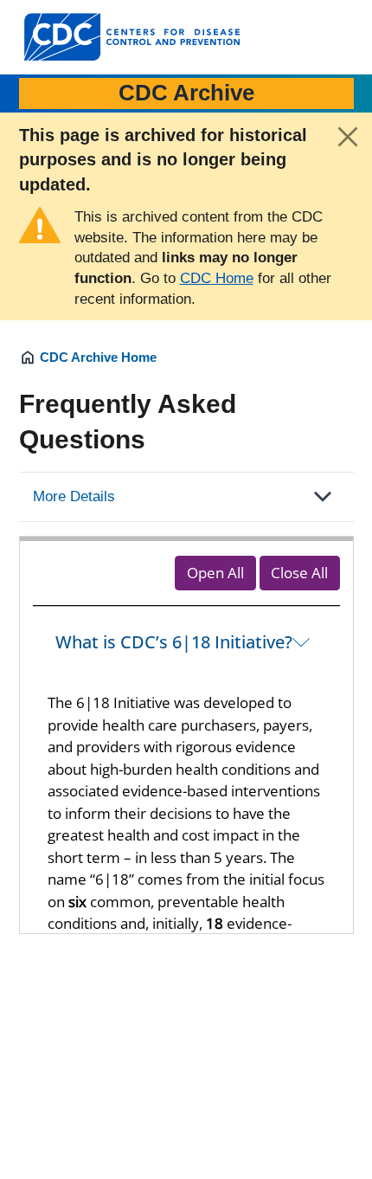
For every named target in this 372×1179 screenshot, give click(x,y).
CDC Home (216, 278)
